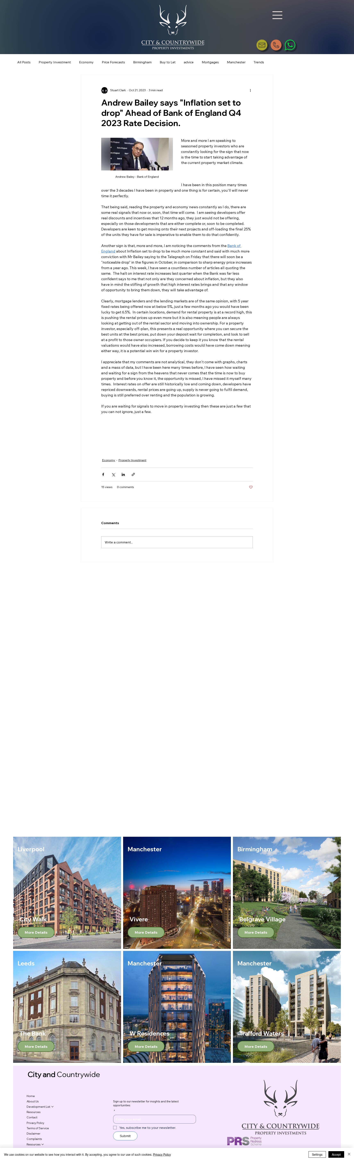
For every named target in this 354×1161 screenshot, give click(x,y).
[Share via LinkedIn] (123, 474)
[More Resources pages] (43, 1144)
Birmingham (142, 62)
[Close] (349, 1154)
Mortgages (210, 62)
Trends (259, 62)
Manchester (236, 62)
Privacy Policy (162, 1154)
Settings (317, 1154)
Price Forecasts (113, 62)
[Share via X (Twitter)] (113, 474)
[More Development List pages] (52, 1107)
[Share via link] (133, 474)
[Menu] (277, 15)
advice (189, 62)
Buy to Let (168, 62)
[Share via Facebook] (103, 474)
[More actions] (250, 90)
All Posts (24, 62)
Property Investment (55, 62)
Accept (336, 1154)
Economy (86, 62)
